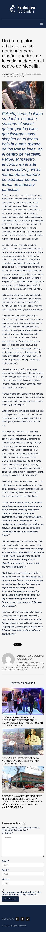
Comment (7, 833)
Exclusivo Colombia (12, 74)
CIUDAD (22, 76)
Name (5, 861)
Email (5, 870)
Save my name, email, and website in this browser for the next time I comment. (21, 893)
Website (6, 879)
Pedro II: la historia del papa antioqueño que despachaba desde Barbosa (20, 761)
